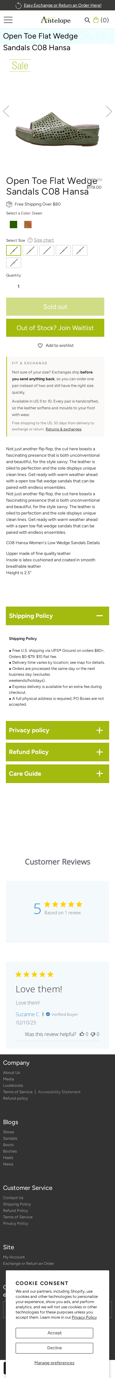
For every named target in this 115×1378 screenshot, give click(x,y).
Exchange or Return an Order (28, 1263)
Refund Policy (15, 1210)
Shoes (8, 1132)
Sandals (10, 1138)
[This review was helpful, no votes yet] (82, 1034)
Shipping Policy (17, 1204)
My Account (14, 1257)
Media (8, 1079)
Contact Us (13, 1197)
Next (109, 111)
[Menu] (8, 19)
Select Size (30, 240)
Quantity (13, 275)
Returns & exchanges (64, 429)
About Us (11, 1072)
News (8, 1164)
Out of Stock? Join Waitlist (55, 328)
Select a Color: (24, 213)
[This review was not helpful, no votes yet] (93, 1034)
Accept (55, 1332)
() (105, 20)
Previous (6, 111)
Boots (8, 1144)
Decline (54, 1347)
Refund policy (15, 1098)
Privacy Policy (84, 1317)
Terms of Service (18, 1092)
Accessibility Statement (59, 1092)
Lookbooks (13, 1085)
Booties (10, 1151)
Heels (8, 1157)
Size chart (44, 240)
